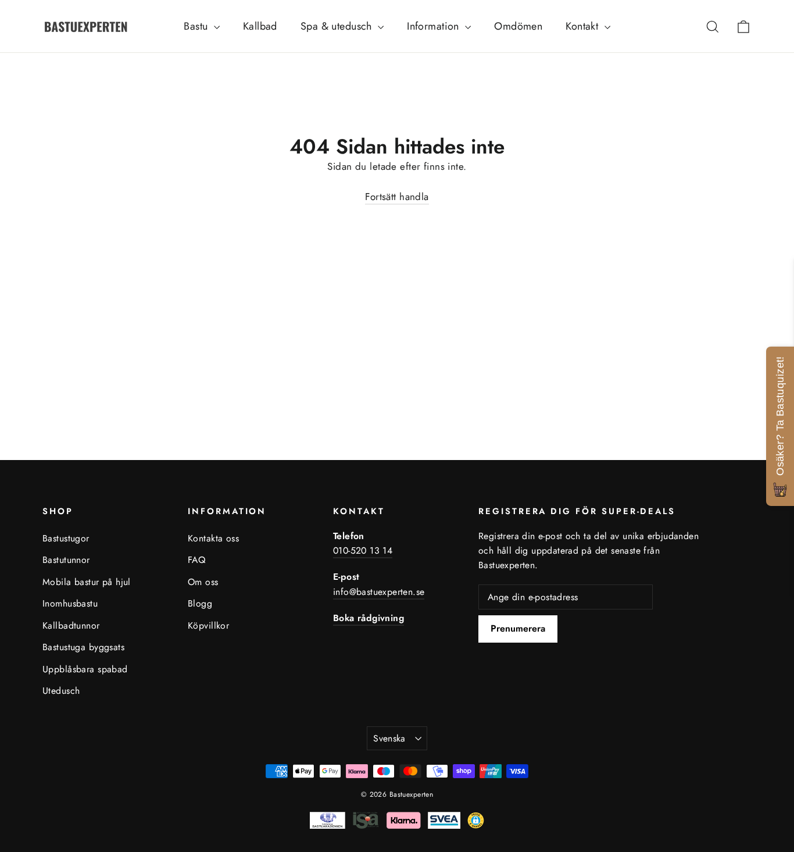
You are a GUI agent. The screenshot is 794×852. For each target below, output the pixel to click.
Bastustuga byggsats (83, 647)
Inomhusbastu (70, 603)
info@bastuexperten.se (378, 591)
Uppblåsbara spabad (85, 669)
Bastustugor (66, 538)
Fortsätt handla (396, 197)
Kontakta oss (213, 538)
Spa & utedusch (338, 26)
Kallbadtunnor (71, 625)
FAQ (196, 559)
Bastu (197, 26)
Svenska (389, 738)
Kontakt (583, 26)
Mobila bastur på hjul (86, 582)
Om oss (203, 582)
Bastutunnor (66, 559)
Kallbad (260, 26)
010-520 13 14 (362, 550)
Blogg (200, 603)
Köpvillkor (208, 625)
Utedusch (61, 690)
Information (434, 26)
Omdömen (518, 26)
